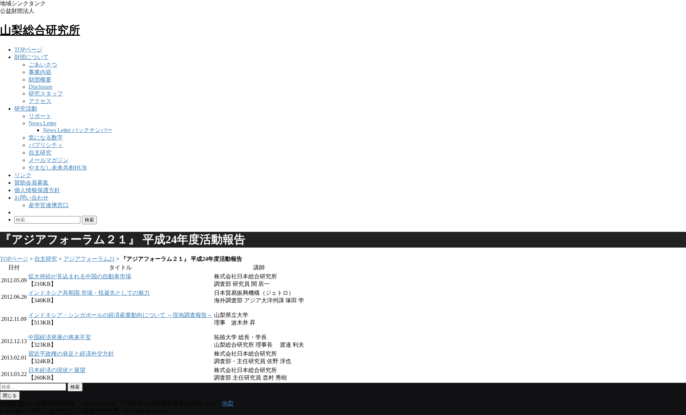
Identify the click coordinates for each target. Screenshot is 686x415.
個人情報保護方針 (37, 190)
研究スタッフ (46, 94)
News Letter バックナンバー (77, 130)
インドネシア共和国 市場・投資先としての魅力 (89, 293)
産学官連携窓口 (49, 205)
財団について (31, 57)
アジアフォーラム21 (89, 259)
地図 (227, 403)
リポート (40, 116)
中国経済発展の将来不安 (59, 337)
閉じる (10, 395)
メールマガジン (49, 160)
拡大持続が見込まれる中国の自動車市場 (79, 276)
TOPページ (28, 50)
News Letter (42, 123)
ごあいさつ (43, 65)
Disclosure (41, 87)
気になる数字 (46, 138)
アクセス (40, 101)
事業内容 (40, 72)
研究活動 (25, 109)
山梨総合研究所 (40, 30)
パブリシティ (46, 145)
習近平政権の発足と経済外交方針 (71, 354)
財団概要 (40, 80)
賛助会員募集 (31, 183)
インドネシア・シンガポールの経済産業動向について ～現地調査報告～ (120, 315)
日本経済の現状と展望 (56, 370)
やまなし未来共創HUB (58, 168)
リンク (22, 175)
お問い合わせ (31, 198)
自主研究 (40, 153)
